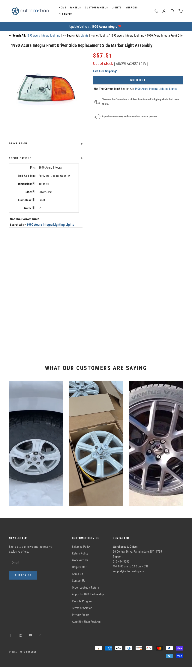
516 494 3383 (121, 561)
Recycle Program (82, 601)
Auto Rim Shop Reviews (86, 621)
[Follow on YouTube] (30, 635)
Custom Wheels (96, 7)
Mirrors (132, 7)
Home (62, 7)
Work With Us (80, 560)
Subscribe (23, 575)
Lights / (105, 35)
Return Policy (80, 553)
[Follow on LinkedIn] (40, 635)
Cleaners (66, 14)
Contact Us (78, 580)
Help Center (79, 567)
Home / (95, 35)
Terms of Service (82, 608)
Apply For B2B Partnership (88, 594)
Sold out (138, 80)
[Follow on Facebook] (11, 635)
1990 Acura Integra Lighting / (128, 35)
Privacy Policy (80, 615)
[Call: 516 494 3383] (156, 11)
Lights (117, 7)
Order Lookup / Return (85, 587)
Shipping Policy (81, 546)
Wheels (75, 7)
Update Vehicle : (93, 27)
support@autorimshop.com (129, 571)
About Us (77, 574)
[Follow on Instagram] (20, 635)
